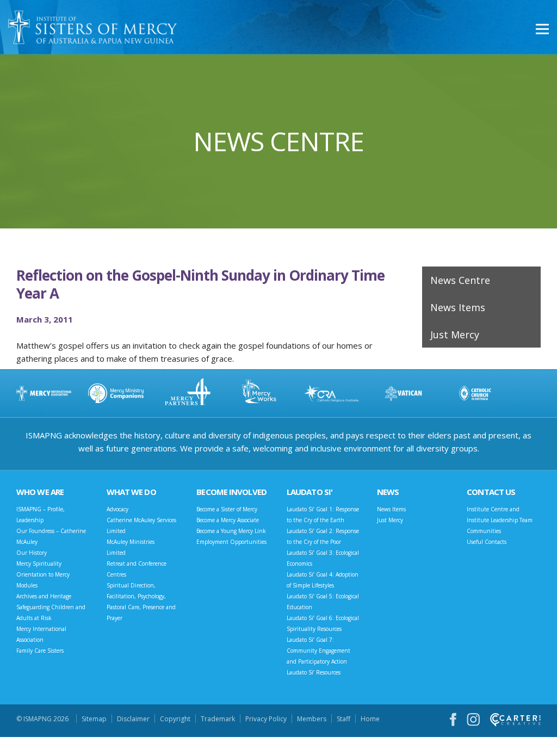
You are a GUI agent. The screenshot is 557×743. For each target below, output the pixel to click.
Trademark (218, 718)
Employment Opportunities (231, 542)
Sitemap (94, 718)
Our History (31, 552)
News (388, 491)
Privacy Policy (266, 718)
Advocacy (117, 509)
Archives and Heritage (43, 596)
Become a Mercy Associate (227, 520)
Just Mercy (454, 334)
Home (370, 718)
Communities (484, 531)
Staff (343, 718)
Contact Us (491, 491)
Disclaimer (133, 718)
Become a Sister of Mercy (226, 509)
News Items (457, 307)
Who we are (40, 491)
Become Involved (231, 491)
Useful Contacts (486, 542)
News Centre (460, 280)
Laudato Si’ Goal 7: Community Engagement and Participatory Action (318, 650)
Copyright (175, 718)
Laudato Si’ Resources (314, 672)
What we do (131, 491)
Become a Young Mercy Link (231, 531)
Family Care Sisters (40, 650)
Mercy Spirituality (38, 563)
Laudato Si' (309, 491)
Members (311, 718)
